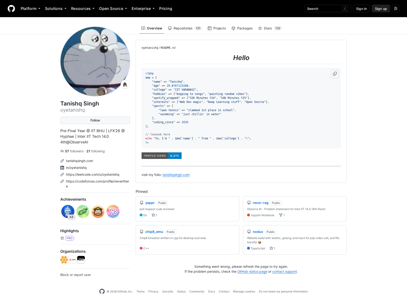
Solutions (54, 8)
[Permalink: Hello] (138, 57)
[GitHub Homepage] (102, 291)
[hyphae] (64, 259)
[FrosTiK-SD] (72, 259)
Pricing (165, 8)
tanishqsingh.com (79, 161)
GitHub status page (252, 271)
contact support (284, 271)
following (95, 151)
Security (167, 291)
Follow (95, 120)
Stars (272, 28)
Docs (211, 291)
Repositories (187, 28)
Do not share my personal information (283, 291)
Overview (154, 28)
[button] (335, 74)
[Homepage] (11, 8)
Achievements (73, 199)
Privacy (153, 291)
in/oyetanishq (76, 168)
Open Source (111, 8)
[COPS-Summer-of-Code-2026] (81, 259)
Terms (141, 291)
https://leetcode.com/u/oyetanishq (92, 174)
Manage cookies (244, 291)
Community (196, 291)
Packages (244, 28)
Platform (29, 8)
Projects (219, 28)
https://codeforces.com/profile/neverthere (97, 183)
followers (75, 151)
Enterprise (141, 8)
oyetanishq (150, 47)
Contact (224, 291)
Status (181, 291)
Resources (81, 8)
